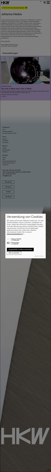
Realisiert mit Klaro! (39, 256)
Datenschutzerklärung (15, 234)
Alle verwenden (14, 253)
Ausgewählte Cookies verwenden (20, 249)
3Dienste (15, 240)
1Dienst (14, 244)
